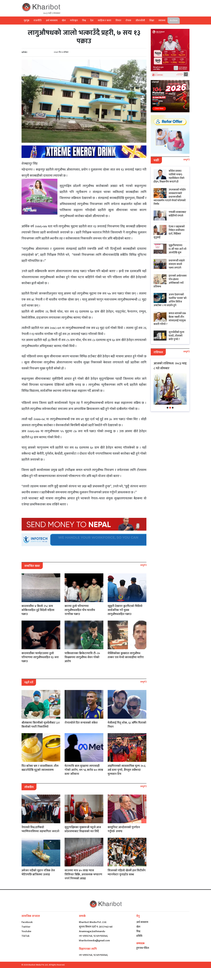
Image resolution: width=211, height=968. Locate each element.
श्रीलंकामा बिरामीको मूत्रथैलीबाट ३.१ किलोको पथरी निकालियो (41, 724)
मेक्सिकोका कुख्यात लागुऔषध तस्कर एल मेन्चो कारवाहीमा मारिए (126, 655)
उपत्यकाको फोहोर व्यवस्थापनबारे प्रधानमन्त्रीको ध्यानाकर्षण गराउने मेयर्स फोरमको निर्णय (170, 197)
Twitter (26, 927)
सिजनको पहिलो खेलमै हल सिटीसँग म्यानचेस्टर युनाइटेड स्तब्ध (127, 872)
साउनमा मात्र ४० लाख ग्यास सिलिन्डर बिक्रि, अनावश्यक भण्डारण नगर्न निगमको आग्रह (83, 874)
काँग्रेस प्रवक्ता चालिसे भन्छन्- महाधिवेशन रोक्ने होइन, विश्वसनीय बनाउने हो (169, 176)
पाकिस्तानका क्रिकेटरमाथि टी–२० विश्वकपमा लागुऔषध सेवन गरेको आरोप (82, 657)
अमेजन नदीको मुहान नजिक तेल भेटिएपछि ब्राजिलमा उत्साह (38, 872)
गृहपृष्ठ (26, 20)
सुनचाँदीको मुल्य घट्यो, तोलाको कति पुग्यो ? (176, 336)
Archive (174, 20)
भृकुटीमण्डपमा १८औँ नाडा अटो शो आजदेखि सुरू (177, 249)
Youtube (26, 931)
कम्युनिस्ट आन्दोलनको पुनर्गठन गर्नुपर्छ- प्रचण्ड (124, 829)
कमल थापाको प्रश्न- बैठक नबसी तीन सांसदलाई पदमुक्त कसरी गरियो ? (170, 318)
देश (91, 20)
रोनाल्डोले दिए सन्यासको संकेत (81, 722)
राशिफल (158, 352)
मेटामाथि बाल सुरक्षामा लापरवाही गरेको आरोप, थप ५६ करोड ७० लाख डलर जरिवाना (84, 769)
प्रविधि (139, 936)
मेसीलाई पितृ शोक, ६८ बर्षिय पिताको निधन (127, 724)
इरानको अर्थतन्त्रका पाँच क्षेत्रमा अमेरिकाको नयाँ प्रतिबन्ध (170, 281)
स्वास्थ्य (161, 20)
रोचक (128, 20)
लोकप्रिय (29, 787)
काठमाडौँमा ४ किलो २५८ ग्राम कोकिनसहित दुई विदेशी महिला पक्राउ (38, 610)
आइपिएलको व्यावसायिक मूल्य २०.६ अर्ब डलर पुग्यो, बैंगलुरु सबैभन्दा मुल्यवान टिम (127, 769)
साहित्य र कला (104, 20)
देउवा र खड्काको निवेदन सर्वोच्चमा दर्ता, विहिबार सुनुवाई (169, 232)
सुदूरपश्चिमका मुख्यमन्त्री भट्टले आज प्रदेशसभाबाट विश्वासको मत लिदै (83, 829)
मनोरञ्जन (74, 20)
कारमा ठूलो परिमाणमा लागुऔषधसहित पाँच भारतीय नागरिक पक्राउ (80, 610)
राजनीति (37, 20)
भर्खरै (156, 160)
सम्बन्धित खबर (32, 565)
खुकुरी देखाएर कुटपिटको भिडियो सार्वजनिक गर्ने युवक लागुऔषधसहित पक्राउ (125, 610)
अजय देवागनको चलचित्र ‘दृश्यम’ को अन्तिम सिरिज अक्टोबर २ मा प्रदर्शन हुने (170, 300)
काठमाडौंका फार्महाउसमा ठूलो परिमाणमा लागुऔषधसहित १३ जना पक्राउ (40, 657)
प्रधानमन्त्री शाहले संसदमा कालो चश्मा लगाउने (177, 264)
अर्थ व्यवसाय (52, 20)
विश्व (84, 20)
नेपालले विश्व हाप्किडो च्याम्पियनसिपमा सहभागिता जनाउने (40, 829)
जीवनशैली (140, 20)
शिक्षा (151, 20)
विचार (118, 20)
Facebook (27, 922)
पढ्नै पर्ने (28, 682)
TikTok (25, 936)
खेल (64, 20)
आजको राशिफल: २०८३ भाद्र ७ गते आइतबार (170, 366)
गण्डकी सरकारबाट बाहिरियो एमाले (177, 214)
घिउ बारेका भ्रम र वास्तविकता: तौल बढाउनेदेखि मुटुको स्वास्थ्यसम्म (40, 767)
